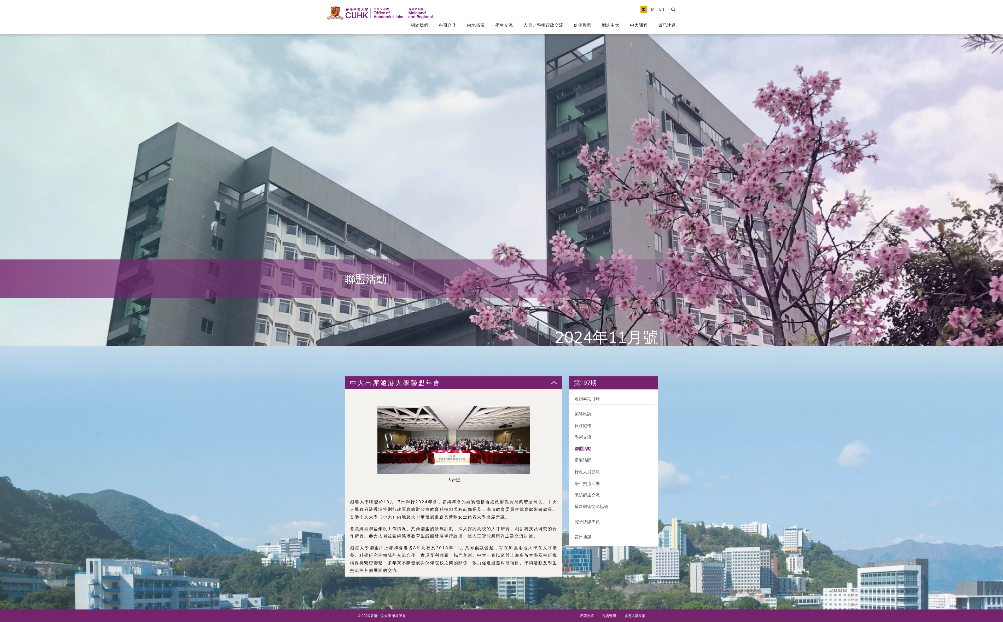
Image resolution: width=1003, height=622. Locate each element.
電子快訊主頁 (587, 521)
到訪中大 (611, 25)
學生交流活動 (587, 483)
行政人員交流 (587, 471)
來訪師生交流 (587, 494)
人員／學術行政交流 (543, 25)
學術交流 (583, 437)
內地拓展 (476, 25)
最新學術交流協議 (591, 506)
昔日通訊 (583, 536)
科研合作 (448, 25)
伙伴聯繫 (582, 25)
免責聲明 (609, 616)
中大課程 (639, 25)
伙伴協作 (583, 425)
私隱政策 (587, 616)
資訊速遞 (667, 25)
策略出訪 (583, 413)
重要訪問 (583, 460)
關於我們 (419, 25)
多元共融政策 (635, 616)
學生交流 (504, 25)
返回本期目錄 (587, 398)
